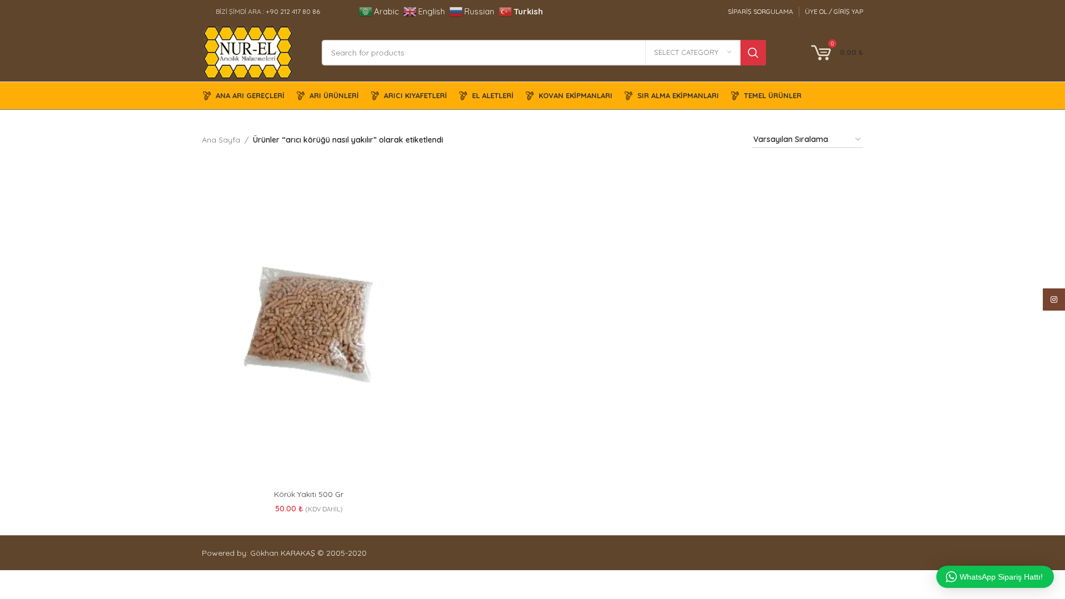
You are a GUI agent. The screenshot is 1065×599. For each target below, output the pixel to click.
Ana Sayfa (221, 140)
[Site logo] (248, 52)
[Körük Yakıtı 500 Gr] (308, 324)
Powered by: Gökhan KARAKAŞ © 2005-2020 (284, 553)
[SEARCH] (753, 52)
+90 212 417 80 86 (293, 11)
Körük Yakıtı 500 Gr (308, 494)
